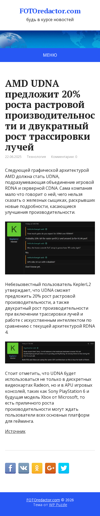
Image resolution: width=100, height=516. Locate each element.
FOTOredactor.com (50, 11)
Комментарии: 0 (64, 156)
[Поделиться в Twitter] (63, 468)
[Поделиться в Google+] (50, 468)
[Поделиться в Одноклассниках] (37, 468)
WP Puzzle (58, 504)
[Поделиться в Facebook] (10, 468)
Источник (15, 431)
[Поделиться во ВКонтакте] (23, 468)
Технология (36, 156)
